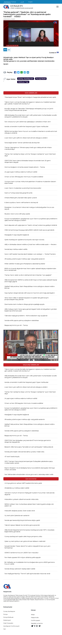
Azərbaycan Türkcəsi (10, 2)
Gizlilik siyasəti (35, 620)
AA (5, 50)
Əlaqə (33, 614)
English (30, 2)
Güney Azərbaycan (25, 79)
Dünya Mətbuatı (8, 617)
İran (4, 629)
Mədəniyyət (7, 620)
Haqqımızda (34, 617)
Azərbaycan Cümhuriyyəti (11, 626)
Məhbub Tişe (23, 82)
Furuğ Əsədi (41, 79)
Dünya (5, 614)
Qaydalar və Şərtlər (37, 623)
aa (9, 50)
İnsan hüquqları (8, 623)
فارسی (22, 2)
